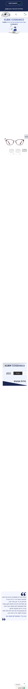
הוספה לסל (18, 373)
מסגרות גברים (15, 22)
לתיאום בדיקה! (13, 3)
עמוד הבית (23, 22)
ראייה (8, 22)
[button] (5, 139)
